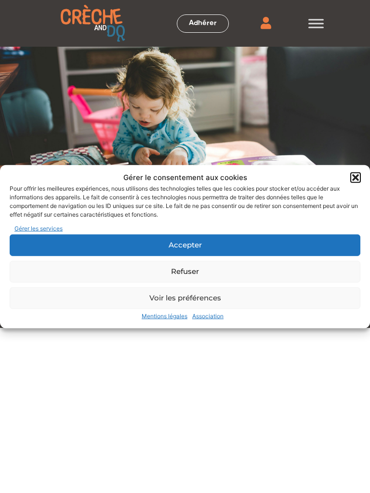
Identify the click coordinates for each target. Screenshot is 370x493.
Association (208, 315)
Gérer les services (38, 228)
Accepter (185, 244)
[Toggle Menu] (316, 23)
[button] (355, 177)
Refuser (185, 271)
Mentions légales (164, 315)
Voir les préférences (185, 297)
